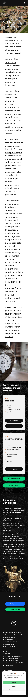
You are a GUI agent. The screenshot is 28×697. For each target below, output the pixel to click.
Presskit (7, 654)
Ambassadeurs (10, 646)
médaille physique (14, 143)
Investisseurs (9, 665)
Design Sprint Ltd (10, 547)
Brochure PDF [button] (15, 420)
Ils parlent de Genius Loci (13, 656)
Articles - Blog (9, 644)
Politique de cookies (8, 693)
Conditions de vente (12, 661)
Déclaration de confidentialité (17, 693)
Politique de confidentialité (14, 663)
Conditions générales (12, 658)
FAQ (6, 651)
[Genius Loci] (4, 2)
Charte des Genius (11, 642)
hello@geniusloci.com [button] (15, 604)
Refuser (14, 686)
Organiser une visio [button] (15, 478)
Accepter (14, 682)
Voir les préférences (14, 690)
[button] (24, 673)
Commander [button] (15, 426)
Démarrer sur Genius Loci (13, 635)
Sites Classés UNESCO (12, 639)
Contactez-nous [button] (15, 485)
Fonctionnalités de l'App (13, 633)
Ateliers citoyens (10, 637)
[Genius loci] (14, 623)
